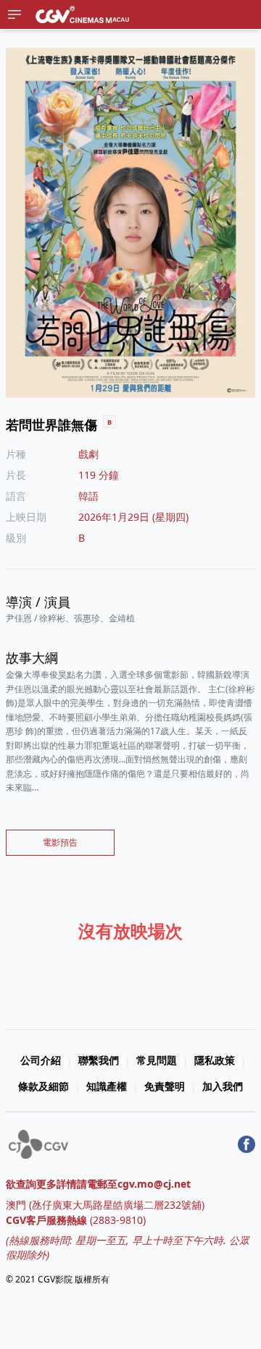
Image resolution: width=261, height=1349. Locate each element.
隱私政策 (214, 1060)
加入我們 (222, 1086)
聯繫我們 (98, 1060)
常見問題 (156, 1060)
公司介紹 (40, 1060)
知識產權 (106, 1086)
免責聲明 (164, 1086)
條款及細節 (43, 1086)
